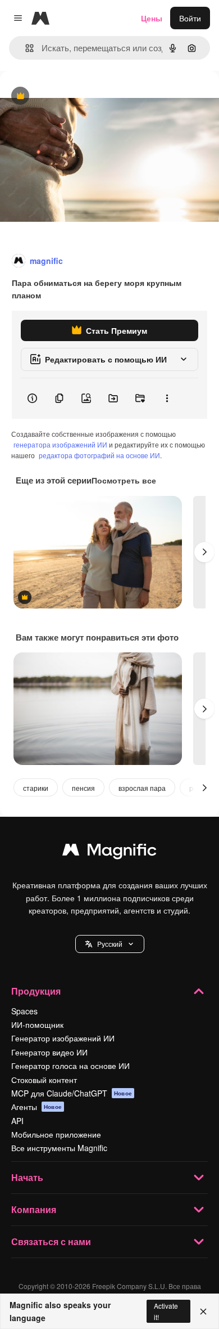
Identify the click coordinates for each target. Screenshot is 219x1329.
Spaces (24, 1011)
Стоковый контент (44, 1079)
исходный (75, 96)
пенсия (83, 788)
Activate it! (166, 1311)
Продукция (36, 991)
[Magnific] (109, 852)
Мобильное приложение (56, 1134)
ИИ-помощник (37, 1024)
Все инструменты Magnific (59, 1147)
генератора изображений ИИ (60, 444)
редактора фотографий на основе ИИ (99, 455)
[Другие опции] (167, 398)
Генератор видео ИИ (49, 1052)
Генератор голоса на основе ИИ (70, 1065)
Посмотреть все (124, 480)
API (17, 1120)
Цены (151, 18)
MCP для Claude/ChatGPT (71, 1093)
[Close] (203, 1311)
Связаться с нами (51, 1241)
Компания (33, 1209)
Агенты (36, 1106)
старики (35, 788)
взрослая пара (142, 788)
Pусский (109, 943)
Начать (27, 1177)
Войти (190, 18)
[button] (109, 944)
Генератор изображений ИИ (63, 1038)
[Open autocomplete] (25, 48)
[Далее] (204, 552)
